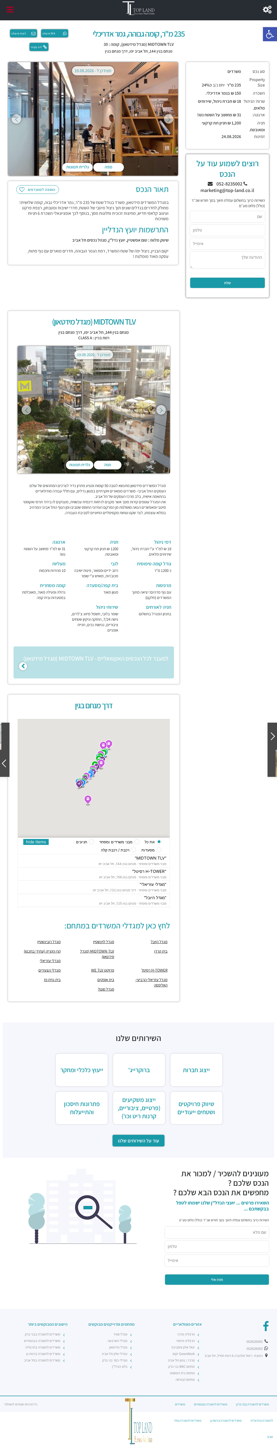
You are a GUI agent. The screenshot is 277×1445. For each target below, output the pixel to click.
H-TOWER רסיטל (154, 970)
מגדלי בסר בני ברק (114, 1360)
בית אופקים (105, 979)
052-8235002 (229, 184)
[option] (93, 119)
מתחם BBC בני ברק (181, 1366)
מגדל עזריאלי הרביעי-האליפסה (151, 982)
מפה (108, 167)
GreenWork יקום (184, 1353)
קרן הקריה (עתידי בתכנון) (42, 951)
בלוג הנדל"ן (119, 1366)
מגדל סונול (106, 989)
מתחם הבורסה (185, 1379)
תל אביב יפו (139, 51)
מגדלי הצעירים (49, 970)
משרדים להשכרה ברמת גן (43, 1353)
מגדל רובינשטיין (49, 941)
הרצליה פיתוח (186, 1340)
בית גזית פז (52, 979)
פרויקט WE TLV (102, 970)
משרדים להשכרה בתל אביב (42, 1360)
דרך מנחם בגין (116, 51)
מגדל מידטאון (118, 1347)
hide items (36, 841)
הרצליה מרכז (186, 1334)
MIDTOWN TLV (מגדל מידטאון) (97, 954)
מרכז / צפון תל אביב (181, 1360)
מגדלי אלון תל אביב (114, 1353)
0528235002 (254, 1341)
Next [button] (168, 119)
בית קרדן (160, 951)
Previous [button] (16, 119)
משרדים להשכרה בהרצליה (42, 1347)
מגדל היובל (159, 941)
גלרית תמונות (77, 167)
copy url (36, 47)
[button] (270, 34)
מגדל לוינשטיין (103, 941)
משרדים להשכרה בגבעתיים (42, 1340)
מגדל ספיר (120, 1334)
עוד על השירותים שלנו (138, 1141)
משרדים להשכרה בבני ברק (42, 1334)
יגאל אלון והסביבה (183, 1347)
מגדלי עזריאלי (50, 960)
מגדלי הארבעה (117, 1340)
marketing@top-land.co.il (227, 190)
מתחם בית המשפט (182, 1373)
